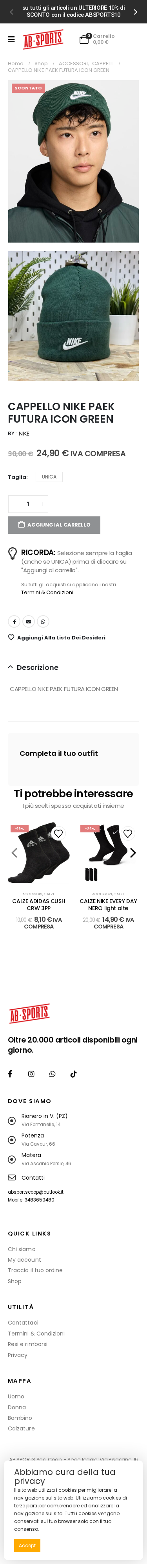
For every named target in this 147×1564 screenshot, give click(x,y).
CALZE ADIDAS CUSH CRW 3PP (38, 904)
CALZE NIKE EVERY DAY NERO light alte (108, 904)
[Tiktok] (74, 1074)
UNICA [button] (49, 476)
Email (28, 621)
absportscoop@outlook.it (36, 1192)
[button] (11, 12)
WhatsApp (43, 621)
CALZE (49, 893)
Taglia (17, 477)
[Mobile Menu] (11, 39)
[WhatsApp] (52, 1074)
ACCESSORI (32, 893)
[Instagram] (31, 1074)
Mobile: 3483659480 (31, 1200)
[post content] (39, 853)
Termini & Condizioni (47, 592)
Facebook (14, 621)
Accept (27, 1545)
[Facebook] (10, 1074)
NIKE (24, 433)
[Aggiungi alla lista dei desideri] (58, 833)
